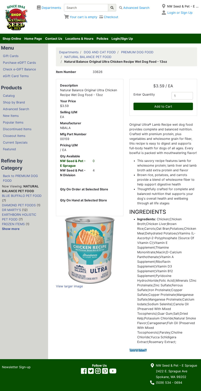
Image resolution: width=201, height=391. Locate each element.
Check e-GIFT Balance (19, 69)
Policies (102, 39)
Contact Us (53, 39)
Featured (9, 149)
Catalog (9, 96)
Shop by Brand (14, 102)
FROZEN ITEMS (13, 224)
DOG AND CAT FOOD (100, 52)
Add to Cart (163, 106)
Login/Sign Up (122, 39)
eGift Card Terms (16, 76)
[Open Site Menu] (163, 6)
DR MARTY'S (11, 210)
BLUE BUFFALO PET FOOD (22, 196)
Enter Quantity (144, 94)
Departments (69, 52)
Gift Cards (10, 56)
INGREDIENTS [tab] (147, 212)
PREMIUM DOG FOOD (137, 52)
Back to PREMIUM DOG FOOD (20, 178)
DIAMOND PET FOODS (19, 205)
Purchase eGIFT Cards (19, 63)
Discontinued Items (17, 129)
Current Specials (15, 142)
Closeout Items (14, 136)
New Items (11, 116)
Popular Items (13, 122)
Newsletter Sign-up (16, 367)
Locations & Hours (79, 39)
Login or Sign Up (180, 13)
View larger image (69, 286)
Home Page (33, 39)
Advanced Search (16, 109)
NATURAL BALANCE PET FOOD (87, 57)
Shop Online (12, 39)
